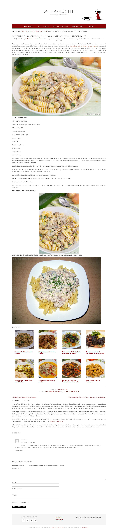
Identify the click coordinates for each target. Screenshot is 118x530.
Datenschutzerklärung (56, 421)
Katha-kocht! (59, 11)
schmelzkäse (69, 391)
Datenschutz (59, 519)
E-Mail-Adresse (17, 489)
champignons (50, 391)
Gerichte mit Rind (62, 389)
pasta (63, 391)
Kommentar (16, 468)
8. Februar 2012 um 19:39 (28, 442)
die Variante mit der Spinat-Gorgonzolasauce (84, 46)
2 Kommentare (39, 39)
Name (14, 482)
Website (14, 495)
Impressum (59, 517)
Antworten (19, 450)
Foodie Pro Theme (58, 527)
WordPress (85, 527)
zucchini (76, 391)
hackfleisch (58, 391)
